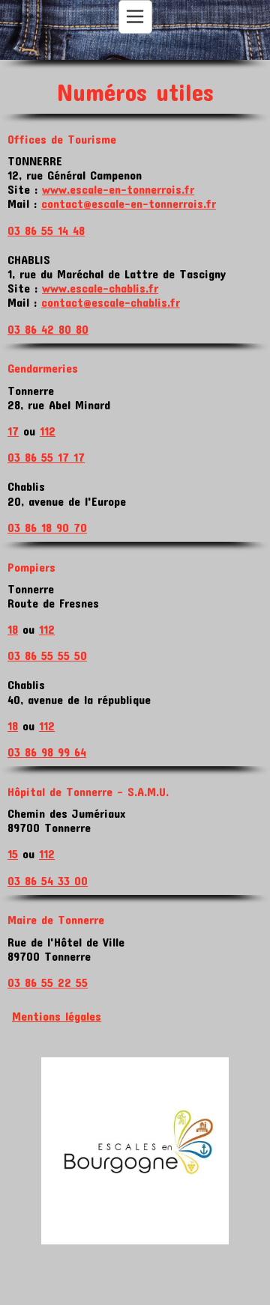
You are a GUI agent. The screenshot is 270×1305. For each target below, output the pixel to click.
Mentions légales (56, 1016)
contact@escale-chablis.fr (110, 302)
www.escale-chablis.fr (100, 288)
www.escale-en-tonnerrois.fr (118, 189)
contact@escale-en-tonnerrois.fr (128, 203)
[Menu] (135, 17)
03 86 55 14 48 (46, 230)
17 (13, 431)
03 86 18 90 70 (47, 527)
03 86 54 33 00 (48, 880)
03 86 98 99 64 (47, 752)
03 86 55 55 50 (47, 655)
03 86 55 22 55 (48, 982)
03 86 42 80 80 (48, 329)
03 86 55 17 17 (46, 457)
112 (48, 431)
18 (13, 629)
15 (13, 853)
